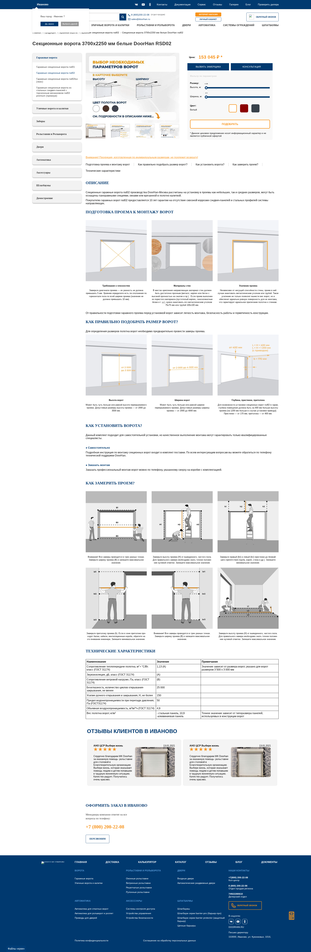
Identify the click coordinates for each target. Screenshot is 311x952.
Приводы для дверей (86, 918)
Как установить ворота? (210, 164)
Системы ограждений (238, 25)
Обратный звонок (266, 17)
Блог (248, 4)
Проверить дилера (268, 4)
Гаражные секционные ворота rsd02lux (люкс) (57, 80)
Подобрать (230, 124)
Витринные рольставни (138, 883)
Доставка (112, 862)
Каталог (180, 862)
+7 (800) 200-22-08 (105, 826)
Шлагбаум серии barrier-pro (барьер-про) (199, 913)
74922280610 (236, 894)
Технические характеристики (103, 170)
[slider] (206, 87)
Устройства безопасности (139, 918)
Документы (269, 862)
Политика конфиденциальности (91, 940)
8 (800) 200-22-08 (238, 885)
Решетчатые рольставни (139, 887)
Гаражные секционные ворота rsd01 (55, 67)
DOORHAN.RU (236, 927)
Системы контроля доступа (140, 908)
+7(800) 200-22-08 (238, 877)
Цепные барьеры (186, 925)
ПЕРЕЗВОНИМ (97, 839)
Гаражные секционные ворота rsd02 (55, 73)
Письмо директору (238, 932)
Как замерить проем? (245, 164)
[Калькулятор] (291, 915)
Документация (182, 4)
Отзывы (217, 4)
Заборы (40, 121)
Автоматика (206, 25)
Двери (186, 25)
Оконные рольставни (137, 878)
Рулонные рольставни (138, 892)
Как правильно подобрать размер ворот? (162, 164)
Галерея (233, 4)
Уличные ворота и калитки (110, 25)
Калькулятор (147, 862)
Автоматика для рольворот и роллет (94, 913)
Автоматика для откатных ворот (91, 908)
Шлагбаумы (270, 25)
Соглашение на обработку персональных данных (169, 940)
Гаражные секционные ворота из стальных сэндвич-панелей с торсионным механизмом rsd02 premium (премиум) (53, 91)
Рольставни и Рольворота (156, 25)
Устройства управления (138, 913)
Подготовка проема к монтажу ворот (108, 164)
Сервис (202, 4)
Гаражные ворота (46, 57)
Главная (81, 862)
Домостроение (44, 198)
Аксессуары (43, 172)
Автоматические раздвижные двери (196, 883)
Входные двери (185, 878)
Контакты (162, 4)
